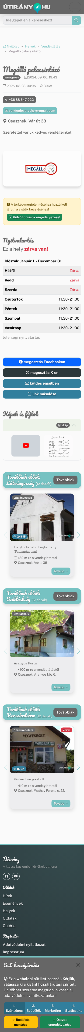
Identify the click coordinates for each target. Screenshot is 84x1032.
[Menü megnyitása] (75, 7)
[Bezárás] (78, 965)
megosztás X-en (43, 372)
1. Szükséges (14, 1008)
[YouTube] (16, 876)
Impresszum (13, 952)
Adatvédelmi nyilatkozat (24, 944)
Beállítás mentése (21, 1022)
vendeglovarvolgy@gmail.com (31, 110)
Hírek (7, 896)
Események (13, 903)
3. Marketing (53, 1008)
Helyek (30, 46)
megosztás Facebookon (44, 362)
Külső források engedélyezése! (36, 217)
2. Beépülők (34, 1008)
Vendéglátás (50, 46)
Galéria (9, 926)
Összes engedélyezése (59, 1022)
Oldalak (10, 918)
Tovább (59, 571)
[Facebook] (6, 876)
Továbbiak (65, 480)
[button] (25, 446)
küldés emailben (44, 383)
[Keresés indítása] (76, 20)
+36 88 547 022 (21, 100)
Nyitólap (12, 46)
